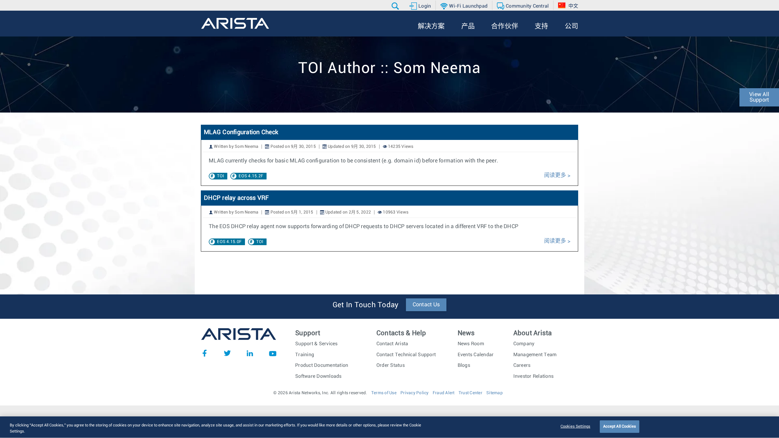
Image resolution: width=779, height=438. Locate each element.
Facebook (204, 353)
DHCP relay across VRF (236, 198)
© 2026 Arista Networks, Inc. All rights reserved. (320, 393)
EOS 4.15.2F (251, 176)
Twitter (227, 353)
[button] (396, 6)
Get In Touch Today (366, 305)
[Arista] (235, 23)
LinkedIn (249, 353)
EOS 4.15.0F (229, 242)
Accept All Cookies (619, 427)
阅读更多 (555, 175)
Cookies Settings (575, 427)
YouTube (272, 353)
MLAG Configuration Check (241, 132)
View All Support (759, 97)
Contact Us (426, 305)
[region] (389, 427)
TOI (220, 176)
